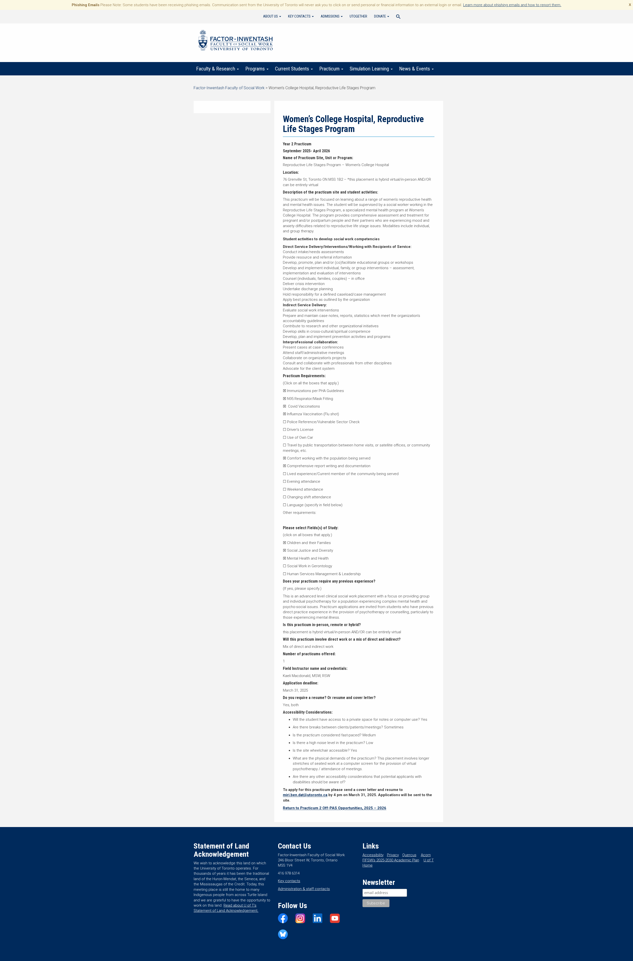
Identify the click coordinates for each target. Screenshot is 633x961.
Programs (255, 69)
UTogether (358, 16)
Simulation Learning (370, 69)
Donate (380, 16)
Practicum (330, 69)
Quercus (409, 855)
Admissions (330, 16)
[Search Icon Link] (398, 17)
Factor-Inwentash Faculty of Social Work (236, 41)
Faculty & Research (216, 69)
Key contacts (289, 881)
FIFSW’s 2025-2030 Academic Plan (390, 860)
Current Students (292, 69)
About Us (271, 16)
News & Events (415, 69)
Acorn (426, 855)
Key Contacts (299, 16)
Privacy (393, 855)
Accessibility (373, 855)
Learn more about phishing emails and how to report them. (512, 5)
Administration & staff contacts (304, 889)
